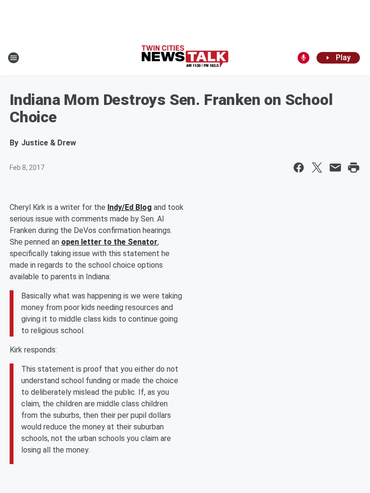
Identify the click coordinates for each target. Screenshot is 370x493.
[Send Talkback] (303, 58)
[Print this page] (353, 167)
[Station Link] (185, 57)
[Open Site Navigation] (13, 58)
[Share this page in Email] (335, 167)
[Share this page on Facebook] (298, 167)
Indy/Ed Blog (129, 207)
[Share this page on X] (317, 167)
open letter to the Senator (109, 241)
